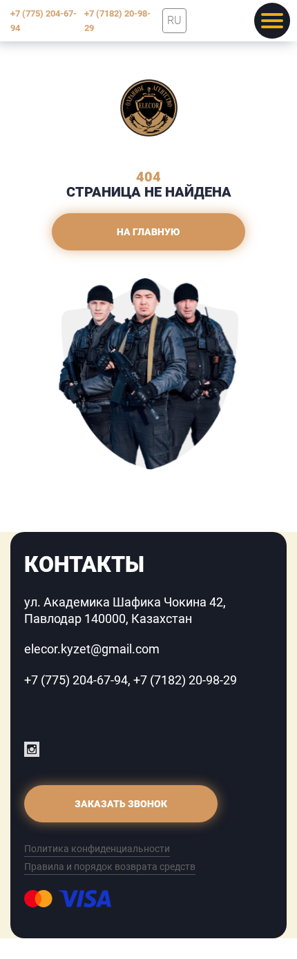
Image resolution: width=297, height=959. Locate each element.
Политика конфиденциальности (97, 848)
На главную (148, 231)
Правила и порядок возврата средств (109, 866)
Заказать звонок (121, 803)
